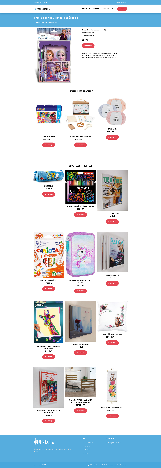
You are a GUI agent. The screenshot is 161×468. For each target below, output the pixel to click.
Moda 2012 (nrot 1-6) (112, 275)
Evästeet (102, 465)
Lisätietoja (88, 46)
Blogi (114, 9)
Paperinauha (89, 443)
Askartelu (96, 9)
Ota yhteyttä (94, 465)
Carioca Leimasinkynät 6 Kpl (48, 280)
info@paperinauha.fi (120, 2)
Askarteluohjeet (95, 30)
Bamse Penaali (48, 186)
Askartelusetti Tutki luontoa (80, 136)
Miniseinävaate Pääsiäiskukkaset (112, 408)
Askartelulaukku (49, 136)
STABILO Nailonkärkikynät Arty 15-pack (80, 206)
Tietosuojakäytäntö (112, 465)
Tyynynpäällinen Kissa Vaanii (112, 334)
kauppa (122, 9)
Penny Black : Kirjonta (81, 344)
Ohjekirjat (104, 30)
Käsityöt (106, 9)
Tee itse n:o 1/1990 (112, 213)
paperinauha (85, 9)
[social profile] (47, 2)
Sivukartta (123, 465)
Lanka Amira (112, 129)
